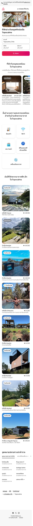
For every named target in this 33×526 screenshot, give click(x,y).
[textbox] (8, 48)
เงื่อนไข (21, 517)
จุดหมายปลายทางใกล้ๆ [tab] (8, 456)
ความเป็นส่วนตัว (13, 517)
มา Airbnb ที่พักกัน (23, 9)
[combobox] (15, 42)
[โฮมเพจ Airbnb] (3, 9)
